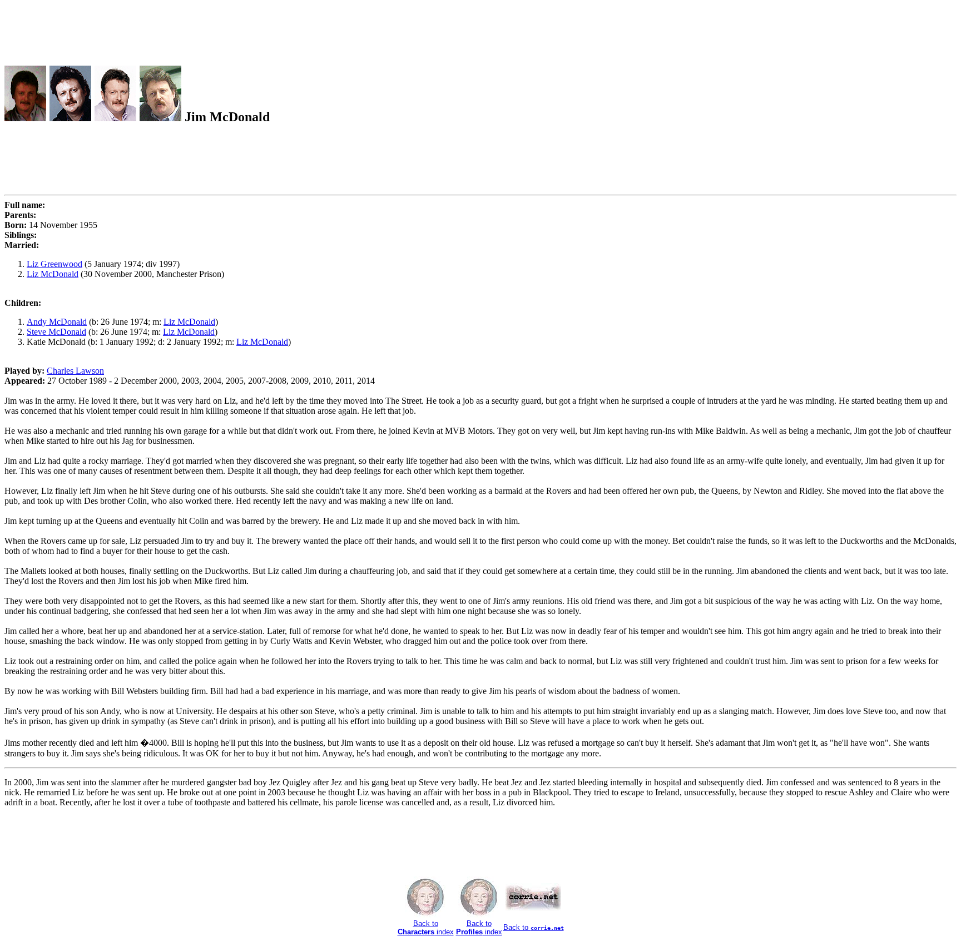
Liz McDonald (52, 274)
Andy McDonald (57, 321)
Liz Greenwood (54, 264)
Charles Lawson (75, 370)
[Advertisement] (206, 29)
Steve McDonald (56, 331)
